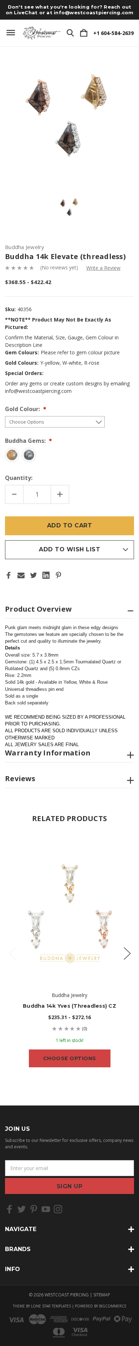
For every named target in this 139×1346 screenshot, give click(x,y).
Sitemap (101, 1295)
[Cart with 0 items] (84, 33)
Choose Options (69, 1058)
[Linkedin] (46, 575)
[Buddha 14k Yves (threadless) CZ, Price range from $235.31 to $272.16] (69, 906)
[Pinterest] (58, 575)
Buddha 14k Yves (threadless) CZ (69, 1006)
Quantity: (18, 478)
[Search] (70, 33)
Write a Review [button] (103, 267)
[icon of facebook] (9, 1209)
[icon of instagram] (57, 1209)
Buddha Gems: (26, 441)
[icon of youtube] (45, 1209)
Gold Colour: (23, 409)
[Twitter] (33, 575)
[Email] (21, 575)
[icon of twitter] (21, 1209)
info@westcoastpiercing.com (94, 12)
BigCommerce (113, 1306)
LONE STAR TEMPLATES (51, 1306)
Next (127, 953)
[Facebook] (8, 575)
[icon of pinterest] (33, 1209)
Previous (12, 953)
